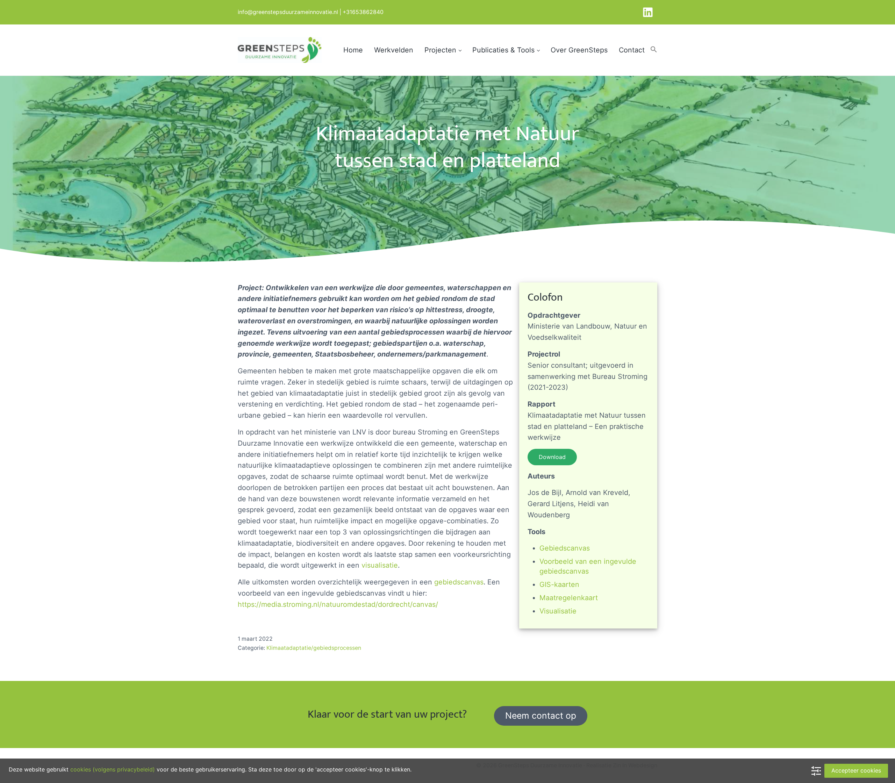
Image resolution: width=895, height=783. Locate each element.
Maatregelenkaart (568, 598)
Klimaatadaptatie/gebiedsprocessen (313, 648)
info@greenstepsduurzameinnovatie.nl (288, 12)
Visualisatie (558, 611)
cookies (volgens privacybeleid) (112, 769)
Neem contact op (540, 715)
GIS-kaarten (559, 584)
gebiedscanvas (459, 582)
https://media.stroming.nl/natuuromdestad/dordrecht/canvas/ (338, 604)
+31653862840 (363, 12)
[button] (653, 50)
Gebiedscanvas (564, 548)
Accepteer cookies (856, 770)
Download (552, 456)
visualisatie (379, 565)
